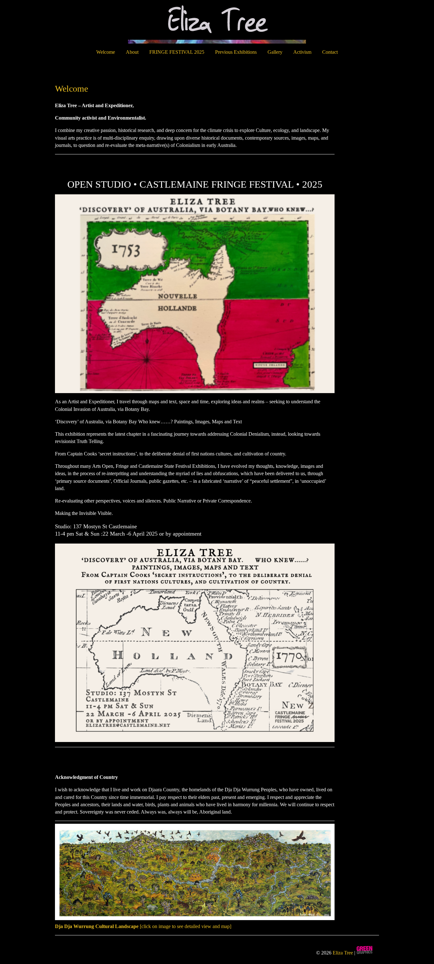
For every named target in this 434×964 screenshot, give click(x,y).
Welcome (105, 52)
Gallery (275, 52)
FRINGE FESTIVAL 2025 (176, 52)
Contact (330, 52)
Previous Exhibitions (236, 52)
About (132, 52)
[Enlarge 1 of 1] (326, 202)
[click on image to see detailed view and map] (143, 926)
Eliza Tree (343, 952)
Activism (302, 52)
